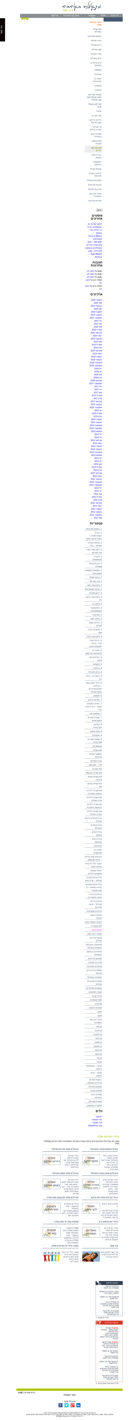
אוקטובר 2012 (96, 482)
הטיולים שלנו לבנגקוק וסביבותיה (63, 1197)
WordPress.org (95, 1125)
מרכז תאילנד (96, 40)
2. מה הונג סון (96, 581)
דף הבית (115, 15)
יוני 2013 (98, 461)
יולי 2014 (98, 434)
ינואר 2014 (97, 443)
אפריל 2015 (97, 413)
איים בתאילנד (95, 58)
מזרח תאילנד (95, 54)
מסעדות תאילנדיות (94, 988)
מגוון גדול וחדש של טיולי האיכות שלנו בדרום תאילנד (111, 1307)
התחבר (98, 1116)
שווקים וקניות (95, 169)
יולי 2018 (98, 368)
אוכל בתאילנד (96, 761)
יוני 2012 (98, 491)
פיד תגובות (97, 1122)
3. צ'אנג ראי (97, 604)
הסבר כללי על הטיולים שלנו (65, 1246)
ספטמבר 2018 (95, 365)
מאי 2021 (98, 324)
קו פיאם (98, 1050)
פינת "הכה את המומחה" (95, 194)
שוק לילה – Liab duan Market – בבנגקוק (95, 254)
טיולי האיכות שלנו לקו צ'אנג (104, 1197)
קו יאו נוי (98, 1030)
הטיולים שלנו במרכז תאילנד (104, 1173)
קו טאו (99, 1026)
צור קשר (114, 1246)
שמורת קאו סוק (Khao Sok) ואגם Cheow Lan (94, 97)
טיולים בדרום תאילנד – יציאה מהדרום (95, 904)
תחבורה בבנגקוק (94, 1105)
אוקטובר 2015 (96, 407)
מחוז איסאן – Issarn (95, 142)
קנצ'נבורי (97, 74)
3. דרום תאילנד (95, 593)
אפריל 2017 (97, 395)
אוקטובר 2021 (96, 318)
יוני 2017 (98, 389)
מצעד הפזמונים (95, 992)
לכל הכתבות (103, 1317)
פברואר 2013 (96, 473)
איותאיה (98, 90)
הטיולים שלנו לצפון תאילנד (65, 1173)
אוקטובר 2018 (96, 362)
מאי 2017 (98, 392)
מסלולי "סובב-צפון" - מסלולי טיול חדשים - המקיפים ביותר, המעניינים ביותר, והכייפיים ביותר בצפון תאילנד (109, 1333)
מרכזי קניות (97, 996)
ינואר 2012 (97, 506)
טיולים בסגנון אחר (94, 911)
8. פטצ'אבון (97, 735)
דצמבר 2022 (96, 312)
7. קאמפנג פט (96, 713)
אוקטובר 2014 (96, 425)
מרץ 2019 (97, 347)
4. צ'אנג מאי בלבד (94, 636)
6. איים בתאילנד (95, 672)
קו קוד (99, 1058)
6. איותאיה (97, 668)
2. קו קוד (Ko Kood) (93, 589)
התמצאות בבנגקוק (97, 163)
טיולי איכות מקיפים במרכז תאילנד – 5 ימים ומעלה (94, 887)
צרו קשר (54, 15)
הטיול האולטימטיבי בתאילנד (104, 1149)
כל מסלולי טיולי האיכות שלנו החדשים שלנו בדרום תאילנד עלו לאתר (110, 1299)
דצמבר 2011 (96, 509)
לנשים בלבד (96, 930)
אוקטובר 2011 (96, 515)
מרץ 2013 (97, 470)
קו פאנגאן (98, 1046)
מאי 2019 (98, 342)
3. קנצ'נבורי (97, 615)
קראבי (98, 111)
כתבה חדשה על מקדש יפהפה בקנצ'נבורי (109, 1287)
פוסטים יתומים (95, 1008)
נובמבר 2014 (96, 422)
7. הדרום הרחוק (95, 700)
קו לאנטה (98, 1034)
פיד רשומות (97, 1119)
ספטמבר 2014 (95, 428)
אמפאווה (97, 70)
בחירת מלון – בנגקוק (95, 156)
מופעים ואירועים (95, 958)
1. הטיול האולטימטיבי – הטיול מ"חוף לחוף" (94, 536)
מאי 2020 (98, 327)
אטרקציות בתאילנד (97, 30)
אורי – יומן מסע (95, 765)
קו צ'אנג (98, 1054)
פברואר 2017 (96, 401)
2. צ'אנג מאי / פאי (94, 585)
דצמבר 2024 (96, 300)
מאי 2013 (98, 464)
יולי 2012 (98, 488)
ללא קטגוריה (96, 926)
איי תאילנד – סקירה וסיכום (95, 128)
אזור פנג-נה (96, 115)
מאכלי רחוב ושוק (94, 934)
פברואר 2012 (96, 503)
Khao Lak (97, 750)
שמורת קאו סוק (95, 1101)
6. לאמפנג (97, 696)
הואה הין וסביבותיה (97, 79)
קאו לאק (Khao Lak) (95, 105)
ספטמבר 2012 (95, 485)
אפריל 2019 (97, 344)
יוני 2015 (98, 410)
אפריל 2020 (97, 330)
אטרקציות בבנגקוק (94, 773)
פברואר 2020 (96, 333)
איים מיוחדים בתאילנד (95, 64)
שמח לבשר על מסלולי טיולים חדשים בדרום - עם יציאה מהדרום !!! (110, 1344)
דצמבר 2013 (96, 446)
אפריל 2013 (97, 467)
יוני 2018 (98, 371)
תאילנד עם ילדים (96, 149)
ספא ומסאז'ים (96, 1000)
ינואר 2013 (97, 476)
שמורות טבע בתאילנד (96, 135)
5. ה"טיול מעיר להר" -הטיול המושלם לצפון (95, 643)
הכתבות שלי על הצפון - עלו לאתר (109, 1292)
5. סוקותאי (97, 664)
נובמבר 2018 (96, 359)
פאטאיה (97, 86)
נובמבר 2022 (96, 315)
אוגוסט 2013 (96, 455)
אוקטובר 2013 (96, 452)
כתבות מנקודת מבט (93, 922)
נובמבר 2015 (96, 404)
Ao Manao (97, 746)
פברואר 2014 (96, 440)
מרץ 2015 (97, 416)
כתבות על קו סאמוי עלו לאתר (110, 1352)
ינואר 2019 (97, 353)
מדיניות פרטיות (95, 201)
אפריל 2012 (97, 497)
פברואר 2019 (96, 350)
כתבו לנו (90, 271)
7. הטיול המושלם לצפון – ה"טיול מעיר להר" (93, 706)
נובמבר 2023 (96, 306)
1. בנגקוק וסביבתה (94, 529)
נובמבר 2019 (96, 339)
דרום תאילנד (96, 45)
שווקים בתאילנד (95, 1086)
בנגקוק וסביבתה (94, 36)
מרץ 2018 (97, 377)
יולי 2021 (98, 321)
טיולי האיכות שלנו (95, 23)
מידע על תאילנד (94, 189)
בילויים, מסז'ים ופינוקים (95, 174)
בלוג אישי (98, 846)
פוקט (99, 1012)
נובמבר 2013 (96, 449)
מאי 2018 (98, 374)
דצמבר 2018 (96, 356)
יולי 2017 (98, 386)
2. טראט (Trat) (95, 577)
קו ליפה (98, 1038)
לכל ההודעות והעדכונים (108, 1383)
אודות (103, 15)
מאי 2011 (98, 518)
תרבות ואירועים (94, 185)
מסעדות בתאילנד (94, 180)
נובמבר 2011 (96, 512)
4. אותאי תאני (96, 619)
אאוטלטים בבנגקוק (94, 248)
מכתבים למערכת (71, 15)
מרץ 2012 (97, 500)
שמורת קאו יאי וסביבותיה (66, 1221)
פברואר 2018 (96, 380)
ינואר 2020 (97, 336)
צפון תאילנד (96, 49)
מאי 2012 (98, 494)
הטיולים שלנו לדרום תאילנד (65, 1149)
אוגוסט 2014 (96, 431)
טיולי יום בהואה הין (108, 1221)
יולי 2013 (98, 458)
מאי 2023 (98, 309)
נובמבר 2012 (96, 479)
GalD (20, 1392)
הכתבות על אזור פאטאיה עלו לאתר (110, 1357)
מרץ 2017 (97, 398)
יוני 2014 (98, 437)
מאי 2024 (98, 303)
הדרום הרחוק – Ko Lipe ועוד (94, 121)
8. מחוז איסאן (96, 731)
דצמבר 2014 (96, 419)
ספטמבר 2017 (95, 383)
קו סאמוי (98, 1042)
